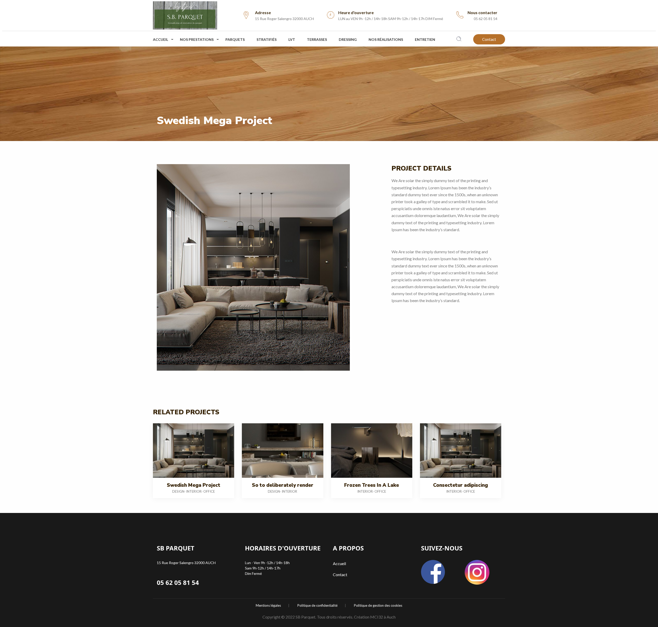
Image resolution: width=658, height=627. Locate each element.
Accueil (160, 39)
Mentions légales (268, 605)
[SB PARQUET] (185, 14)
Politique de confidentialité (317, 605)
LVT (291, 39)
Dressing (348, 39)
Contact (489, 39)
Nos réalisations (386, 39)
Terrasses (317, 39)
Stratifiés (267, 39)
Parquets (235, 39)
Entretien (425, 39)
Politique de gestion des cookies (378, 605)
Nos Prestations (197, 39)
